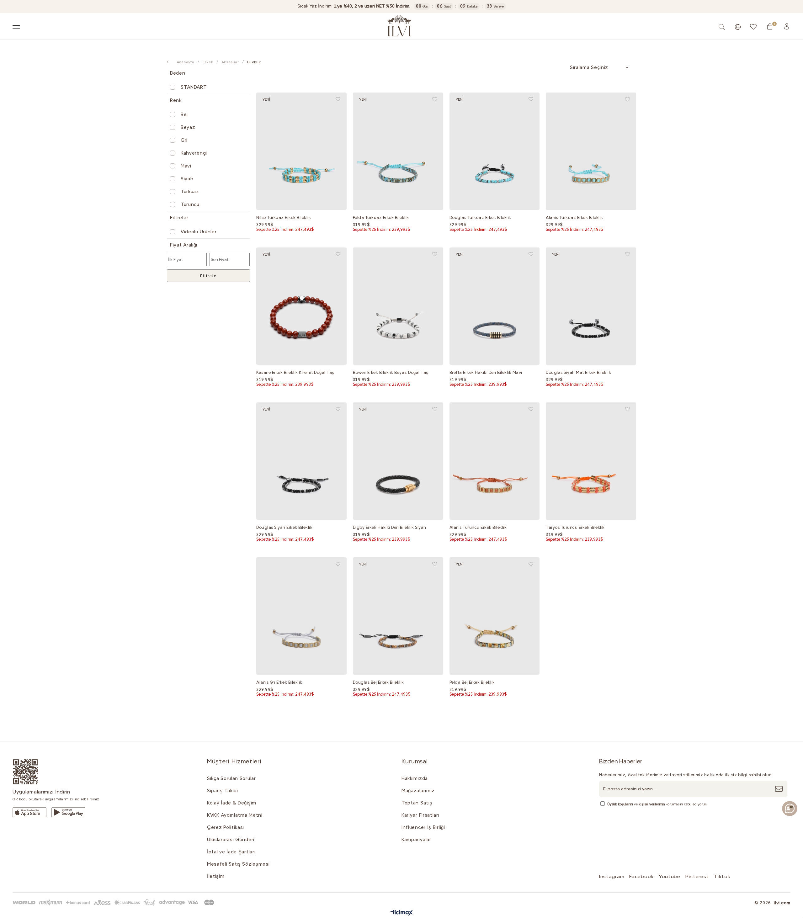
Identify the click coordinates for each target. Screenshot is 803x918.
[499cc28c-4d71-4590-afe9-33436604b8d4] (29, 812)
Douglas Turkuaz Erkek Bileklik (480, 217)
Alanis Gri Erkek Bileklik (279, 682)
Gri (184, 140)
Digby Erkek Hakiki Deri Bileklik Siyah (389, 527)
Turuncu (190, 204)
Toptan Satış (417, 803)
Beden (177, 73)
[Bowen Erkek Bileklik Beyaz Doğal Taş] (398, 306)
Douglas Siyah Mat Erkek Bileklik (578, 372)
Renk (176, 100)
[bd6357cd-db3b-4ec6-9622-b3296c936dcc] (68, 812)
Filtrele (208, 276)
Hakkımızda (415, 778)
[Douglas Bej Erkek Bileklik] (398, 616)
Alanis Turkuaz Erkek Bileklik (574, 217)
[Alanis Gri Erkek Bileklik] (301, 616)
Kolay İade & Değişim (231, 803)
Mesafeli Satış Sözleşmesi (238, 864)
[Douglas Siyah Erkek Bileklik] (301, 461)
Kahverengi (194, 153)
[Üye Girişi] (786, 26)
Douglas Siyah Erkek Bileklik (284, 527)
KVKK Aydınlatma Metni (235, 815)
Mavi (186, 166)
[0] (770, 26)
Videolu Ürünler (199, 232)
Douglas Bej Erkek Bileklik (378, 682)
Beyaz (188, 127)
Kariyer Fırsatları (420, 815)
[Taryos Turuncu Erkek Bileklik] (591, 461)
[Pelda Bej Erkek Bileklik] (494, 616)
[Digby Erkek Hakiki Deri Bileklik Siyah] (398, 461)
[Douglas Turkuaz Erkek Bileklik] (494, 151)
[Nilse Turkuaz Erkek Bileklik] (301, 151)
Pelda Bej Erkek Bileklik (472, 682)
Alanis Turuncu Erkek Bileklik (478, 527)
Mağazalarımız (418, 791)
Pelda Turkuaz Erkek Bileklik (381, 217)
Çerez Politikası (225, 827)
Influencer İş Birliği (423, 827)
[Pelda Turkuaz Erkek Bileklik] (398, 151)
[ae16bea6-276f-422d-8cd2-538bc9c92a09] (26, 772)
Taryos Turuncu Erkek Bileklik (575, 527)
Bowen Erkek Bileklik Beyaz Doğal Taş (390, 372)
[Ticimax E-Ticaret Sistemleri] (402, 913)
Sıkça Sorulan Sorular (231, 778)
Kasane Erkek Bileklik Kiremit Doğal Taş (295, 372)
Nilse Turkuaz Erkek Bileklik (283, 217)
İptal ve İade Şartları (231, 852)
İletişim (216, 876)
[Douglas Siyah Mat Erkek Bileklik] (591, 306)
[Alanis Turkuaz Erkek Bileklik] (591, 151)
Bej (184, 114)
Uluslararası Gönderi (230, 839)
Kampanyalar (416, 839)
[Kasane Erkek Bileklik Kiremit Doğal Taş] (301, 306)
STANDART (194, 87)
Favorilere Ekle (338, 99)
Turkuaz (190, 191)
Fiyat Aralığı (183, 245)
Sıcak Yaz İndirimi (353, 6)
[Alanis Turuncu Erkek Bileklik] (494, 461)
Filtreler (179, 218)
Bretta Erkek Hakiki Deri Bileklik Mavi (485, 372)
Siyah (187, 179)
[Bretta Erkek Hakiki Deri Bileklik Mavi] (494, 306)
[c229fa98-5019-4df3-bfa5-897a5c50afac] (114, 902)
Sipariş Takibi (222, 791)
